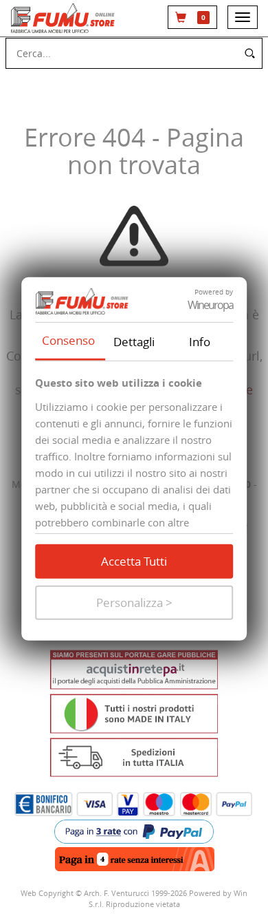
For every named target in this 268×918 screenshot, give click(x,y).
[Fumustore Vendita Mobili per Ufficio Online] (64, 18)
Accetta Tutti (134, 561)
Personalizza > (134, 602)
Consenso (68, 340)
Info (199, 341)
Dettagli (134, 341)
